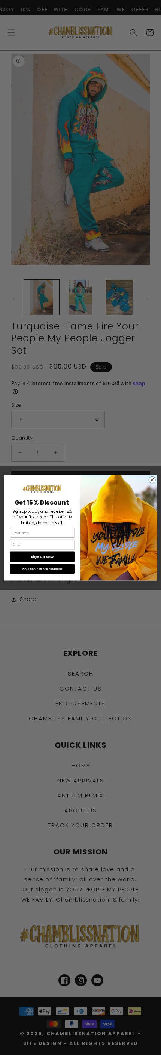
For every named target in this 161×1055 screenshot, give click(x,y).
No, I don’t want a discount (42, 568)
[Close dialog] (152, 479)
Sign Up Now (42, 556)
